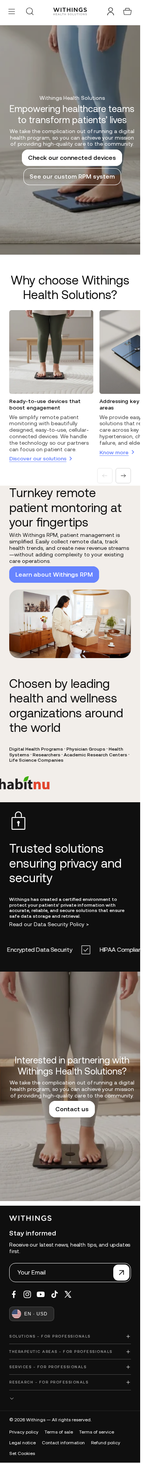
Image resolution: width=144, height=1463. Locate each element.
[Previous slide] (105, 475)
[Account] (110, 11)
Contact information (63, 1442)
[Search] (29, 11)
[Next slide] (123, 475)
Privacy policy (23, 1432)
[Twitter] (68, 1294)
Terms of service (96, 1432)
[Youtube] (40, 1294)
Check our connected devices (70, 161)
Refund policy (105, 1442)
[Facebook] (13, 1294)
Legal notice (22, 1442)
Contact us (70, 1112)
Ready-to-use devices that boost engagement (45, 404)
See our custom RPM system (70, 179)
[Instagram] (27, 1294)
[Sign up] (121, 1273)
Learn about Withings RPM (54, 574)
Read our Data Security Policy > (49, 924)
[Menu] (11, 11)
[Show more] (70, 1398)
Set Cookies (22, 1453)
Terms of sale (59, 1432)
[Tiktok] (54, 1294)
